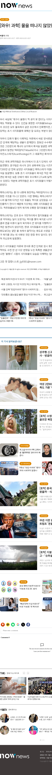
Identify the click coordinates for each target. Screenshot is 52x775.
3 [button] (43, 740)
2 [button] (42, 740)
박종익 (2, 35)
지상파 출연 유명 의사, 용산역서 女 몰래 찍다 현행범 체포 (12, 698)
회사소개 (48, 751)
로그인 (42, 751)
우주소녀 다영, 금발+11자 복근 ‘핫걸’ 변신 (18, 718)
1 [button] (40, 740)
